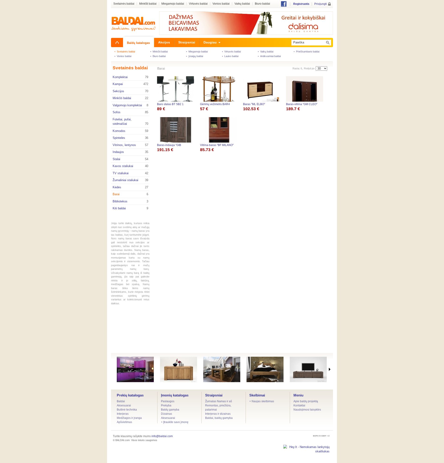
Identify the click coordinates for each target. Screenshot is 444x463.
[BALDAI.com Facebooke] (284, 5)
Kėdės (130, 187)
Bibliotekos (130, 201)
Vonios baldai (221, 3)
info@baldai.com (162, 436)
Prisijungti (320, 4)
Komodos (130, 131)
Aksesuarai (124, 405)
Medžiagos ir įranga (129, 418)
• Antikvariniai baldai (269, 56)
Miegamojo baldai (172, 3)
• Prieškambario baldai (306, 51)
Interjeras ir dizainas (218, 413)
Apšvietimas (124, 422)
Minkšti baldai (130, 98)
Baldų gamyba (170, 409)
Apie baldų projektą (305, 401)
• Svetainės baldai (124, 51)
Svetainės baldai (130, 67)
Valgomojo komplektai (130, 105)
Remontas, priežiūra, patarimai (218, 407)
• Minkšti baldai (159, 51)
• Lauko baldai (230, 56)
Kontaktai (299, 405)
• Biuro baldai (158, 56)
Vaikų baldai (242, 3)
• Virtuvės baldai (231, 51)
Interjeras (123, 413)
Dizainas (166, 413)
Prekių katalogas (130, 395)
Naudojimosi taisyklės (307, 409)
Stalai (130, 159)
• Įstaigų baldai (194, 56)
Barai (130, 194)
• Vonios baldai (122, 56)
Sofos (130, 112)
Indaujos (130, 152)
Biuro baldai (262, 3)
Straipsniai (213, 395)
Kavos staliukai (130, 166)
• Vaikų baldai (265, 51)
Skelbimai (257, 395)
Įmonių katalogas (174, 395)
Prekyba (166, 405)
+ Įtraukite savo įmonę (174, 422)
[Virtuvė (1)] (135, 369)
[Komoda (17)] (178, 369)
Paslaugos (167, 401)
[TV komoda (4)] (308, 369)
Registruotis (301, 4)
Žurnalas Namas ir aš (218, 401)
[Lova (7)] (265, 369)
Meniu (298, 395)
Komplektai (130, 77)
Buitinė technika (127, 409)
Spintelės (130, 138)
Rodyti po (309, 68)
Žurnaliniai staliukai (130, 180)
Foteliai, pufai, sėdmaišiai (130, 122)
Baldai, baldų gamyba (219, 418)
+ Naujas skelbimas (261, 401)
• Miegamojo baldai (197, 51)
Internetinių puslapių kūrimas (321, 435)
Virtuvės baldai (198, 3)
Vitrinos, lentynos (130, 145)
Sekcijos (130, 91)
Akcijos (164, 42)
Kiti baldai (130, 208)
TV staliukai (130, 173)
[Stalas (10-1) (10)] (221, 369)
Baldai (121, 401)
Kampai (130, 84)
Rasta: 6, (298, 68)
